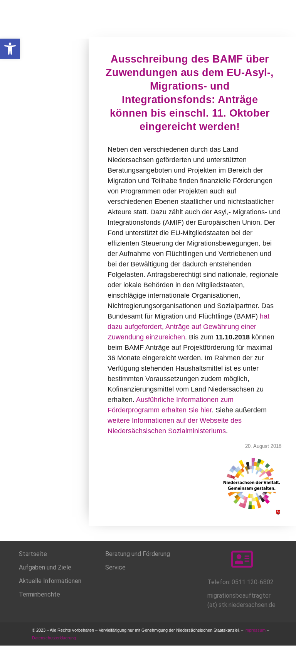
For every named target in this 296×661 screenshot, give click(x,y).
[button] (10, 49)
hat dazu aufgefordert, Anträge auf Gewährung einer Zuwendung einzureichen (188, 326)
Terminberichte (39, 594)
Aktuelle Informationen (50, 581)
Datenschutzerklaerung (54, 638)
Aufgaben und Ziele (45, 567)
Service (115, 567)
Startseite (33, 554)
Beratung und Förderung (137, 554)
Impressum (255, 630)
